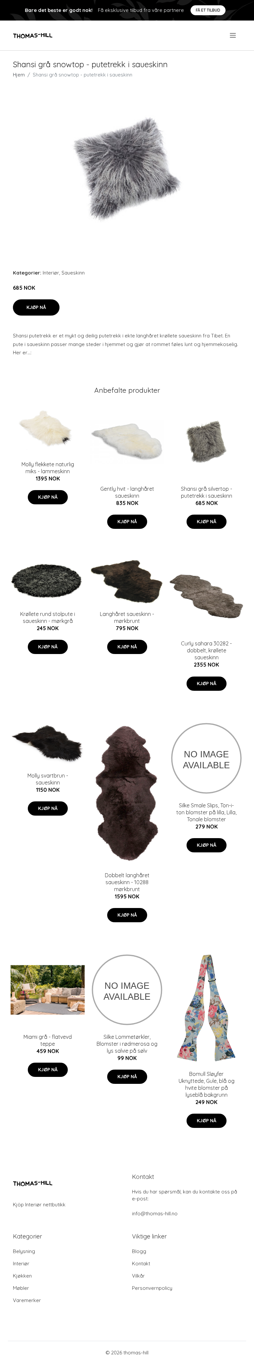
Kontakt (141, 1263)
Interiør (51, 273)
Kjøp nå (36, 307)
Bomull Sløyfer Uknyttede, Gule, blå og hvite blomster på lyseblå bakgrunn (206, 1084)
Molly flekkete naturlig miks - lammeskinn (47, 468)
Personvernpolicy (152, 1288)
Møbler (21, 1288)
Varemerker (27, 1300)
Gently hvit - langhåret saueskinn (127, 492)
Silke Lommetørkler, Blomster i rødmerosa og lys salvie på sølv (127, 1044)
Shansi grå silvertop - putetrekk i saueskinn (206, 492)
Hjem (19, 75)
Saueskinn (73, 273)
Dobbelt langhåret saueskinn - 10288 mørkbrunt (127, 882)
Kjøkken (22, 1276)
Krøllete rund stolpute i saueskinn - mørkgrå (47, 617)
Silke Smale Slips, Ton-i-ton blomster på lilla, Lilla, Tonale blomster (206, 812)
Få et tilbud (208, 10)
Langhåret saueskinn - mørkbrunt (127, 617)
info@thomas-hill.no (155, 1213)
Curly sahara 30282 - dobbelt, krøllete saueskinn (206, 650)
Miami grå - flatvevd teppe (47, 1040)
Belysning (24, 1251)
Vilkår (138, 1276)
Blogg (139, 1251)
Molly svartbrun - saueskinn (47, 779)
